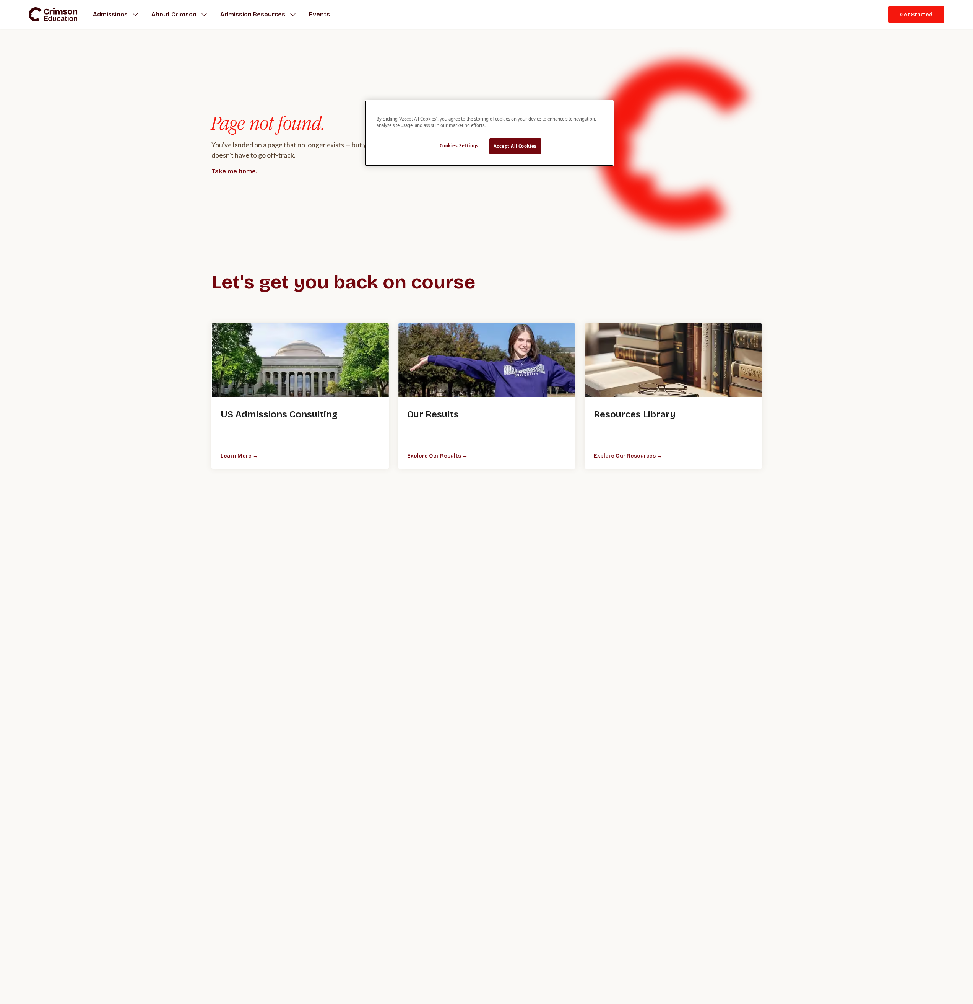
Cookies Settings (459, 146)
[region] (489, 133)
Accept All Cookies (515, 146)
